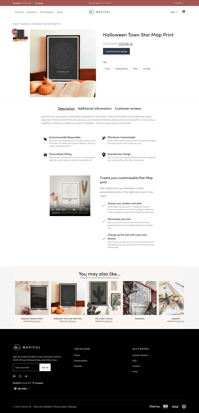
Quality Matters (140, 355)
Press (135, 371)
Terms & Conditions (42, 406)
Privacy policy (60, 406)
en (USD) (178, 3)
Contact (136, 365)
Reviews (78, 365)
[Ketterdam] (140, 298)
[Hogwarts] (176, 298)
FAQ (134, 360)
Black (135, 68)
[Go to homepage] (100, 12)
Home (15, 23)
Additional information (95, 108)
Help (172, 11)
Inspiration (25, 23)
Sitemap (72, 406)
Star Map (146, 68)
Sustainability (80, 360)
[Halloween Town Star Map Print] (68, 298)
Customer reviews (128, 108)
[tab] (66, 108)
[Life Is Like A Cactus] (104, 298)
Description (66, 108)
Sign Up (45, 367)
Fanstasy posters (122, 68)
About (77, 355)
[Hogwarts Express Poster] (32, 298)
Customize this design (116, 51)
